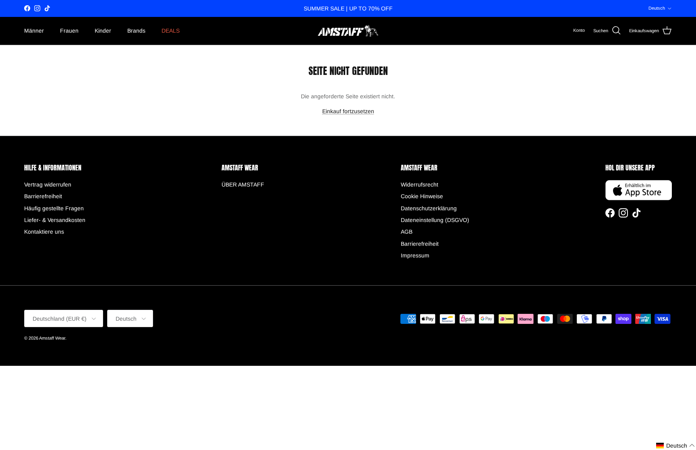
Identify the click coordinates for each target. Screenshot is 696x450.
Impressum (415, 255)
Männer (34, 30)
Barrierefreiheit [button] (43, 196)
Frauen (69, 30)
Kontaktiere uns (44, 231)
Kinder (103, 30)
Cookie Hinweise (422, 196)
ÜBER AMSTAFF (243, 184)
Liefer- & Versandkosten (54, 220)
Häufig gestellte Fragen (54, 208)
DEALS (171, 30)
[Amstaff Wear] (348, 31)
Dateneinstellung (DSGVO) (435, 220)
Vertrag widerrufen (47, 184)
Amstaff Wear (52, 338)
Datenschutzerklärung (429, 208)
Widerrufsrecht (419, 184)
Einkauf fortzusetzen (348, 111)
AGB (406, 231)
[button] (675, 445)
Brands (136, 30)
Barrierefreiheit (420, 244)
